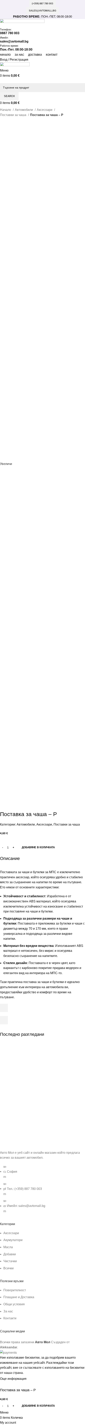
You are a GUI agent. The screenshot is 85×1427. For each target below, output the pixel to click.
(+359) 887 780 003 (42, 3)
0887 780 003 (9, 33)
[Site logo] (22, 23)
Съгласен (37, 1378)
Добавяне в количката (38, 847)
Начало (6, 109)
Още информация (13, 1378)
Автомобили (24, 109)
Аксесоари (45, 109)
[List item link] (42, 1191)
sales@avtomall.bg (42, 10)
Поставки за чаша (13, 115)
